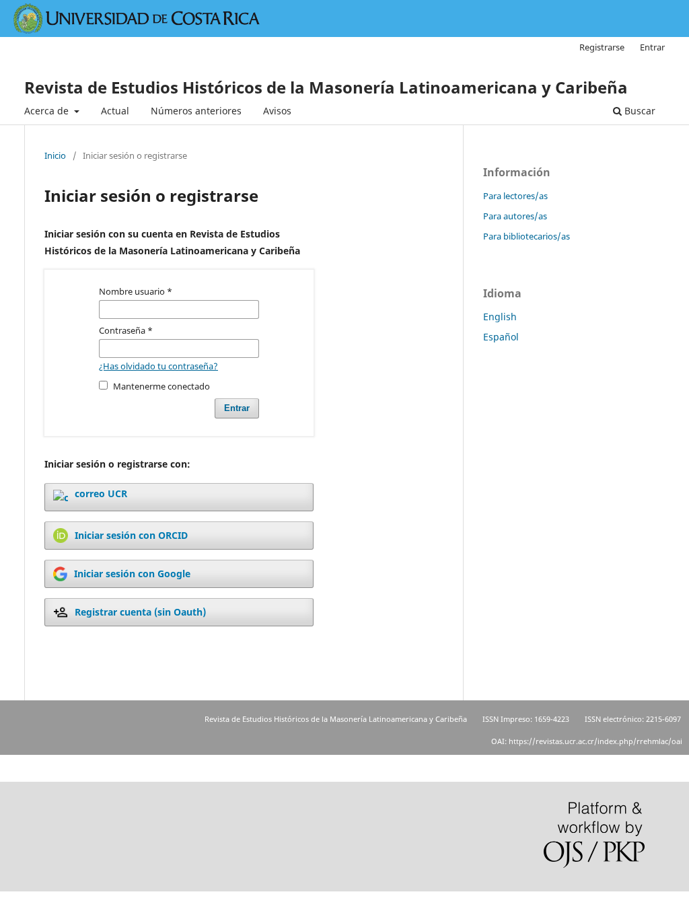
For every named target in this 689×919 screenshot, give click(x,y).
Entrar (652, 47)
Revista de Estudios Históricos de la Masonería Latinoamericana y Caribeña (326, 87)
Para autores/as (515, 216)
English (500, 316)
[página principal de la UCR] (137, 30)
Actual (115, 110)
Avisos (277, 110)
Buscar (638, 110)
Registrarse (601, 47)
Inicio (55, 155)
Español (501, 336)
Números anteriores (196, 110)
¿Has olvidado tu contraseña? (158, 366)
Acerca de (47, 110)
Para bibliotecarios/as (526, 236)
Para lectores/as (515, 196)
